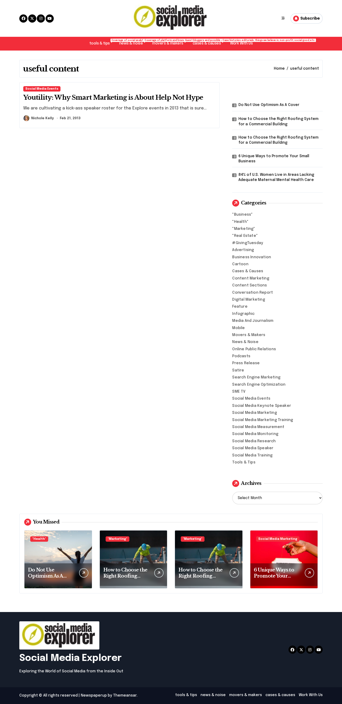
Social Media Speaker (252, 448)
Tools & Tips (243, 462)
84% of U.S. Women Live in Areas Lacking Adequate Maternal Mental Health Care (276, 177)
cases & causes (209, 42)
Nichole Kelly (42, 118)
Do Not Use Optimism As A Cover (269, 105)
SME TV (238, 392)
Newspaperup (94, 695)
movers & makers (170, 42)
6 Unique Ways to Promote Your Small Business (273, 158)
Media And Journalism (252, 321)
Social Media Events (41, 88)
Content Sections (249, 285)
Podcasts (241, 356)
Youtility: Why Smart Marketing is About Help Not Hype (113, 97)
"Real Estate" (245, 236)
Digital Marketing (248, 300)
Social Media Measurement (258, 427)
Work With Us (241, 43)
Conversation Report (252, 293)
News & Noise (245, 342)
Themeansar (125, 695)
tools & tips (101, 42)
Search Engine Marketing (256, 377)
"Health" (240, 222)
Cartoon (240, 264)
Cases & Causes (247, 271)
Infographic (243, 314)
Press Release (246, 363)
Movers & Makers (248, 335)
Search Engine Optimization (258, 385)
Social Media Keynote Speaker (261, 406)
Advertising (243, 250)
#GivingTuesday (247, 243)
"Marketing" (243, 229)
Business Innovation (251, 257)
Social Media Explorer (70, 658)
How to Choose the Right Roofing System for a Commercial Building (278, 121)
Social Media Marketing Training (262, 420)
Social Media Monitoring (255, 434)
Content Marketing (250, 278)
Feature (239, 307)
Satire (238, 370)
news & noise (133, 42)
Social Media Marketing (254, 413)
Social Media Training (252, 455)
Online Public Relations (254, 349)
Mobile (238, 328)
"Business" (242, 215)
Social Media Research (254, 441)
